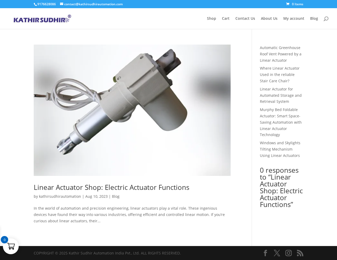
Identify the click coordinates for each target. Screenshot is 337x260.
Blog (314, 19)
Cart (226, 19)
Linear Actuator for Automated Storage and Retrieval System (281, 95)
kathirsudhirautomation (60, 196)
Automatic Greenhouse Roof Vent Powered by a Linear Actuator (280, 54)
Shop (211, 19)
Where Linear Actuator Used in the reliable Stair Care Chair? (280, 74)
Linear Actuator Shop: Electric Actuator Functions (111, 187)
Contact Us (245, 19)
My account (293, 19)
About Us (269, 19)
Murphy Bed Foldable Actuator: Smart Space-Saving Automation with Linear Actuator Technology (281, 122)
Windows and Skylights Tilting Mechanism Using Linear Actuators (280, 149)
